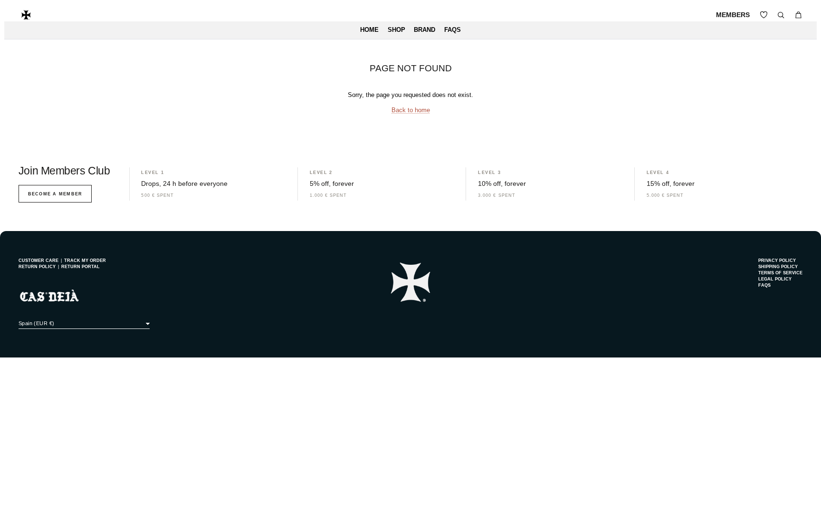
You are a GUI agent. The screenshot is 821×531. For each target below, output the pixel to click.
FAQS (452, 30)
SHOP (396, 30)
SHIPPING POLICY (778, 266)
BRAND (424, 30)
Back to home (410, 110)
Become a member (55, 193)
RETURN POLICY (37, 266)
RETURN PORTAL (80, 266)
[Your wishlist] (763, 14)
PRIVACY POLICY (777, 260)
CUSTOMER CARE (38, 260)
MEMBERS (733, 15)
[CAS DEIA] (26, 15)
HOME (369, 30)
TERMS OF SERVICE (780, 272)
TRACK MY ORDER (85, 260)
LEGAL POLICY (775, 279)
